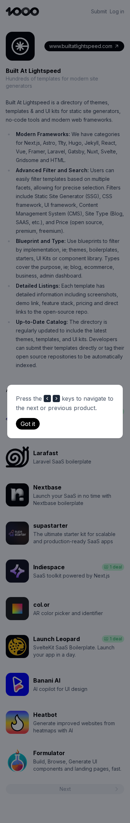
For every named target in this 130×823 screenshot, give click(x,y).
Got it (28, 423)
